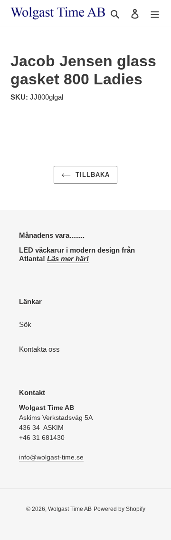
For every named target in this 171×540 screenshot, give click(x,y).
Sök (25, 324)
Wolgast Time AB (70, 509)
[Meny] (155, 13)
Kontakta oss (39, 349)
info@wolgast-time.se (51, 457)
